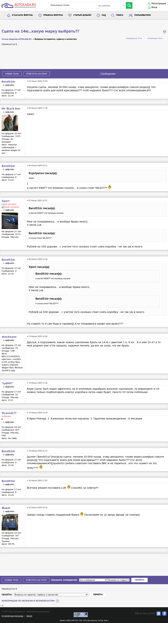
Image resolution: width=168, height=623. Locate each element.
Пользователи (142, 15)
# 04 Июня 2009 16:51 (37, 165)
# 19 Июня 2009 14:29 (37, 412)
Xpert (6, 201)
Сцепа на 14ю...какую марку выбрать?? (40, 31)
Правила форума (53, 15)
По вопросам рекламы (12, 616)
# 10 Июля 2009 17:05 (37, 480)
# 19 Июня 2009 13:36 (37, 383)
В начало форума (22, 15)
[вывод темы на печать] (164, 33)
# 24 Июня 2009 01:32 (37, 451)
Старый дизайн (82, 15)
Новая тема (12, 73)
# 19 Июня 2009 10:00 (37, 336)
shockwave (9, 337)
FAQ (104, 15)
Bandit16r (8, 81)
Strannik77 (9, 413)
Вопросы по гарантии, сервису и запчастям (56, 39)
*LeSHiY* (7, 383)
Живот (6, 508)
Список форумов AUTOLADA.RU (17, 39)
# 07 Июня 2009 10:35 (37, 200)
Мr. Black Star (11, 108)
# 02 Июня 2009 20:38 (37, 81)
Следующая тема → (156, 38)
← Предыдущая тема (133, 38)
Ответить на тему (36, 73)
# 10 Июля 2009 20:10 (37, 507)
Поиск (119, 15)
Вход (154, 7)
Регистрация (158, 3)
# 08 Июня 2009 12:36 (37, 259)
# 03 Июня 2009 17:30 (37, 108)
